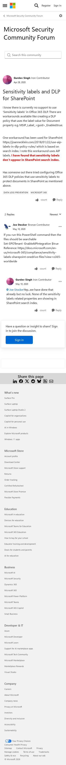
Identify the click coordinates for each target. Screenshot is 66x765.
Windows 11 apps (12, 439)
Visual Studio (10, 672)
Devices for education (14, 520)
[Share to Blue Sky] (39, 381)
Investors (8, 712)
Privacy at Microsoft (13, 706)
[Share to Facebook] (21, 381)
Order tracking (10, 479)
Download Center (12, 462)
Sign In (57, 5)
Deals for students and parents (18, 549)
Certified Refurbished (13, 485)
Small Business (11, 613)
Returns (7, 473)
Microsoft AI (9, 572)
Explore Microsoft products (16, 433)
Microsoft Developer (13, 636)
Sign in (19, 340)
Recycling (24, 755)
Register (46, 5)
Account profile (11, 456)
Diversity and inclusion (14, 718)
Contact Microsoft (24, 748)
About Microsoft (11, 695)
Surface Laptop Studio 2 (14, 409)
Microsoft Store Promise (15, 491)
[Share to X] (27, 381)
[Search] (36, 5)
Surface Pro (9, 398)
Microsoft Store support (14, 468)
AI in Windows (10, 427)
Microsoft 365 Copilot (14, 608)
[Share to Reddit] (33, 381)
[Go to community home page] (12, 5)
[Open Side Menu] (5, 5)
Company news (11, 700)
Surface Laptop (11, 403)
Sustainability (10, 730)
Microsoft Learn (11, 642)
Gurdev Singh (22, 78)
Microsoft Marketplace (14, 660)
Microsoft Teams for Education (17, 526)
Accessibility (9, 724)
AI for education (11, 555)
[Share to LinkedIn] (15, 381)
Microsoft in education (14, 514)
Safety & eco (10, 755)
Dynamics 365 (10, 584)
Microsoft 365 (10, 590)
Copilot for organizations (15, 415)
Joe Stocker (20, 224)
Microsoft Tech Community (16, 654)
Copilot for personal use (15, 421)
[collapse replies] (33, 222)
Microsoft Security (12, 578)
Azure (7, 630)
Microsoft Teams (11, 602)
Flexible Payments (12, 497)
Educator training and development (20, 543)
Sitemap (8, 748)
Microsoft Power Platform (15, 596)
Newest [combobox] (55, 214)
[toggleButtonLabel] (60, 15)
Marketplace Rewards (14, 666)
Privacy (39, 748)
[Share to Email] (51, 381)
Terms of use (28, 751)
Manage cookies (11, 751)
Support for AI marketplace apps (18, 648)
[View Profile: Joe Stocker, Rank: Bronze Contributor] (7, 226)
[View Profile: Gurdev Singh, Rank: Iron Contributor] (7, 79)
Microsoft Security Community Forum (25, 15)
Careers (7, 689)
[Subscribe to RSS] (45, 381)
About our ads (39, 755)
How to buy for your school (16, 538)
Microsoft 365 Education (15, 532)
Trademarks (44, 751)
